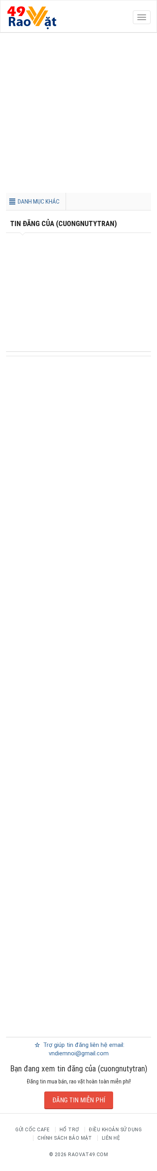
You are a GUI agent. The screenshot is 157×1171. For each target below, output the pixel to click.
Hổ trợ (69, 1129)
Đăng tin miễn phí (78, 1100)
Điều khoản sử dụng (115, 1129)
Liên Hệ (111, 1138)
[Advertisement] (78, 114)
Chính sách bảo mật (64, 1138)
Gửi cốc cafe (32, 1129)
